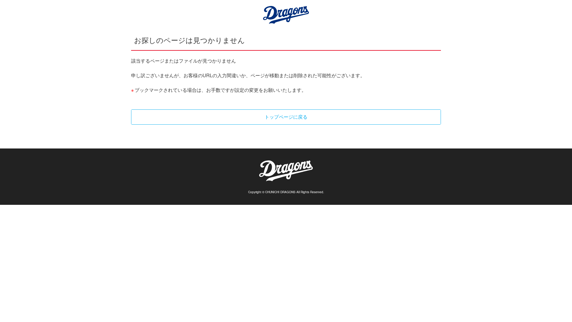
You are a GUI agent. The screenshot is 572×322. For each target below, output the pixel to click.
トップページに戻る (286, 116)
